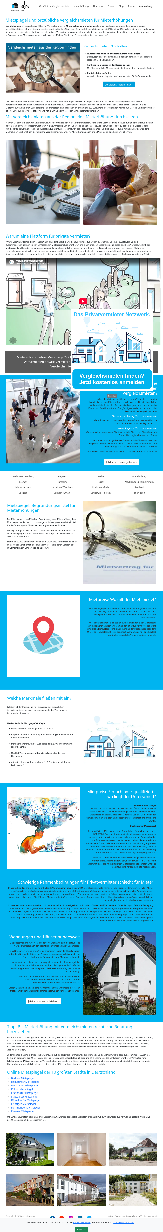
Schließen (112, 396)
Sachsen (23, 492)
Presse (110, 6)
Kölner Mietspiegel (22, 1089)
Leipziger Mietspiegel (23, 1104)
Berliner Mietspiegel (22, 1078)
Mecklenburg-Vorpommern (139, 481)
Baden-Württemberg (23, 476)
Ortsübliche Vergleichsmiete (54, 6)
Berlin (101, 476)
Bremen (23, 481)
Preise (131, 6)
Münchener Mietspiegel (24, 1085)
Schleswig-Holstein (101, 492)
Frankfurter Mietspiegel (24, 1093)
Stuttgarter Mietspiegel (24, 1096)
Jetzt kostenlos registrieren (121, 462)
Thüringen (139, 492)
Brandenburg (139, 476)
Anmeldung (145, 6)
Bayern (62, 476)
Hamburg (62, 481)
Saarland (139, 487)
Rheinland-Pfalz (100, 487)
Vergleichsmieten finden (119, 84)
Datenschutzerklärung (124, 1222)
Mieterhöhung (81, 6)
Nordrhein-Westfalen (62, 487)
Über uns (98, 6)
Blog (121, 6)
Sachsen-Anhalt (62, 492)
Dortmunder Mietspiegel (25, 1107)
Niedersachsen (23, 487)
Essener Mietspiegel (22, 1111)
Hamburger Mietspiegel (25, 1081)
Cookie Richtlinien (82, 1222)
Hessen (100, 481)
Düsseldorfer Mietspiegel (25, 1100)
